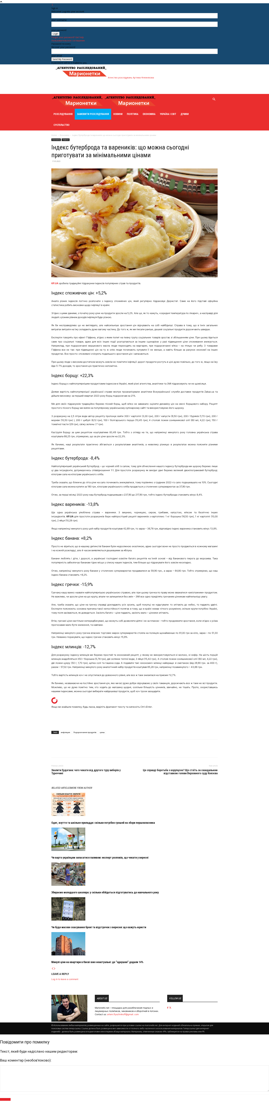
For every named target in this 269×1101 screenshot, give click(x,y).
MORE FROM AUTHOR (81, 787)
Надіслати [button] (5, 1099)
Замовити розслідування (93, 114)
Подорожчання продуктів (84, 732)
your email (56, 55)
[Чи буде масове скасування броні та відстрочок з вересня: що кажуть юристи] (134, 909)
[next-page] (55, 968)
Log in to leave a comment (64, 979)
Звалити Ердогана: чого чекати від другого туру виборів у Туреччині (86, 772)
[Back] (52, 4)
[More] (69, 751)
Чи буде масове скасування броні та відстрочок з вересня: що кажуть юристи (98, 927)
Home (54, 135)
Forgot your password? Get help (67, 37)
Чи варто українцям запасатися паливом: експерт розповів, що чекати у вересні (100, 857)
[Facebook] (54, 751)
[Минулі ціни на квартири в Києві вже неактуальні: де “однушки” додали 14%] (134, 943)
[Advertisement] (111, 86)
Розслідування (63, 114)
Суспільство (61, 124)
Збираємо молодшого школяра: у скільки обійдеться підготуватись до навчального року (105, 892)
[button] (214, 99)
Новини (118, 114)
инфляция (65, 732)
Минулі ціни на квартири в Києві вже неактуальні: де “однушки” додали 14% (97, 962)
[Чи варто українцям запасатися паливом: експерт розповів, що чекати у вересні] (134, 839)
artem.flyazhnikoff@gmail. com (123, 1014)
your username (59, 20)
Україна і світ (168, 114)
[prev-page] (52, 968)
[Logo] (77, 107)
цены (102, 732)
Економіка (149, 114)
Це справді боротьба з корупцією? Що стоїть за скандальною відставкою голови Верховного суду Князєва (180, 772)
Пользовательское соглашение (68, 40)
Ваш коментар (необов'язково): (25, 1060)
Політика (132, 114)
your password (58, 30)
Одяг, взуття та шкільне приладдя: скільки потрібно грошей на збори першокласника (103, 822)
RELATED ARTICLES (60, 787)
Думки (185, 114)
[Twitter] (62, 751)
